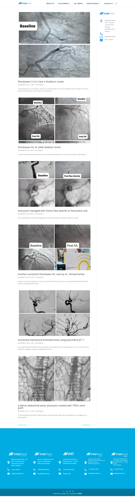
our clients (78, 3)
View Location (109, 39)
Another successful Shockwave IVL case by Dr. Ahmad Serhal (51, 274)
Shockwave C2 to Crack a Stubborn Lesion (41, 81)
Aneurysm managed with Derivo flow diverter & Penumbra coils (52, 210)
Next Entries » (87, 425)
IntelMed (22, 85)
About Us (50, 3)
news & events (93, 3)
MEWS (80, 493)
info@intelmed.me (110, 36)
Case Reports (40, 85)
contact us (108, 3)
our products (63, 3)
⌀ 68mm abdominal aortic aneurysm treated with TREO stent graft (51, 407)
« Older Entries (22, 425)
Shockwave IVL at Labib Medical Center (39, 147)
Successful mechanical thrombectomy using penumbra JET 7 (51, 339)
